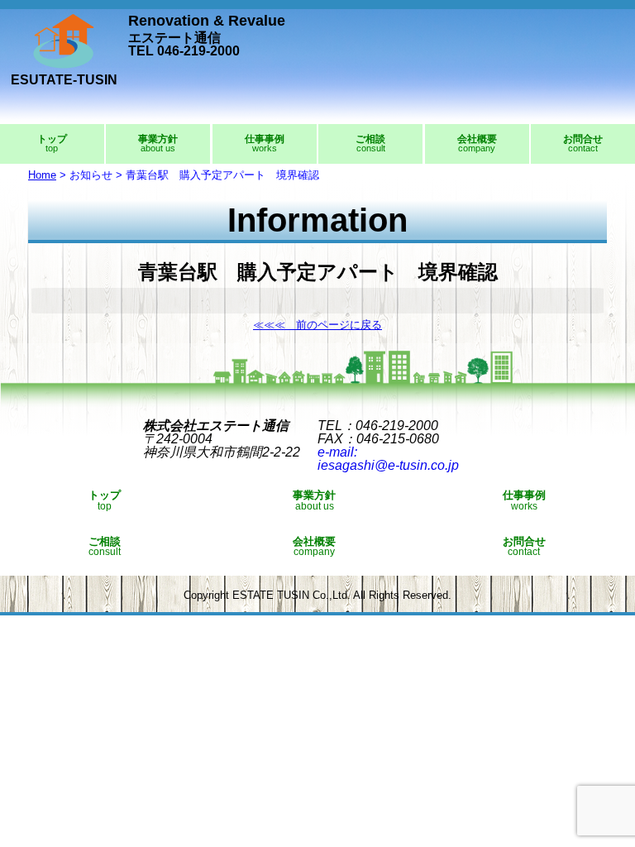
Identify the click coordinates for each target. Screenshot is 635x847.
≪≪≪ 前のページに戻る (317, 324)
